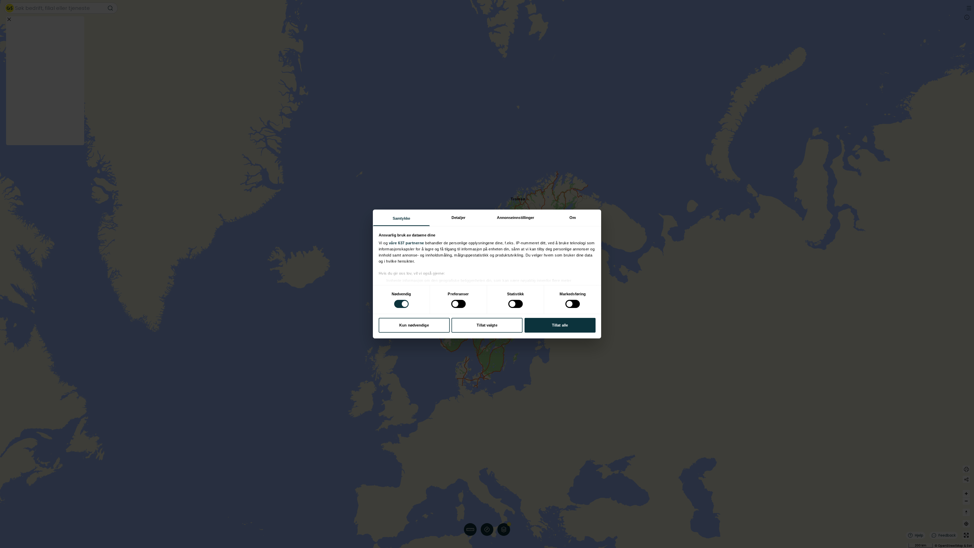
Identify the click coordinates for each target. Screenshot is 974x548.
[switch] (458, 304)
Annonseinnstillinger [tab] (515, 217)
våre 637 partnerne (406, 243)
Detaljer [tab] (458, 217)
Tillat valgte (487, 325)
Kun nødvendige (414, 325)
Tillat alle (560, 325)
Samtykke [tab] (401, 218)
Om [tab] (572, 217)
